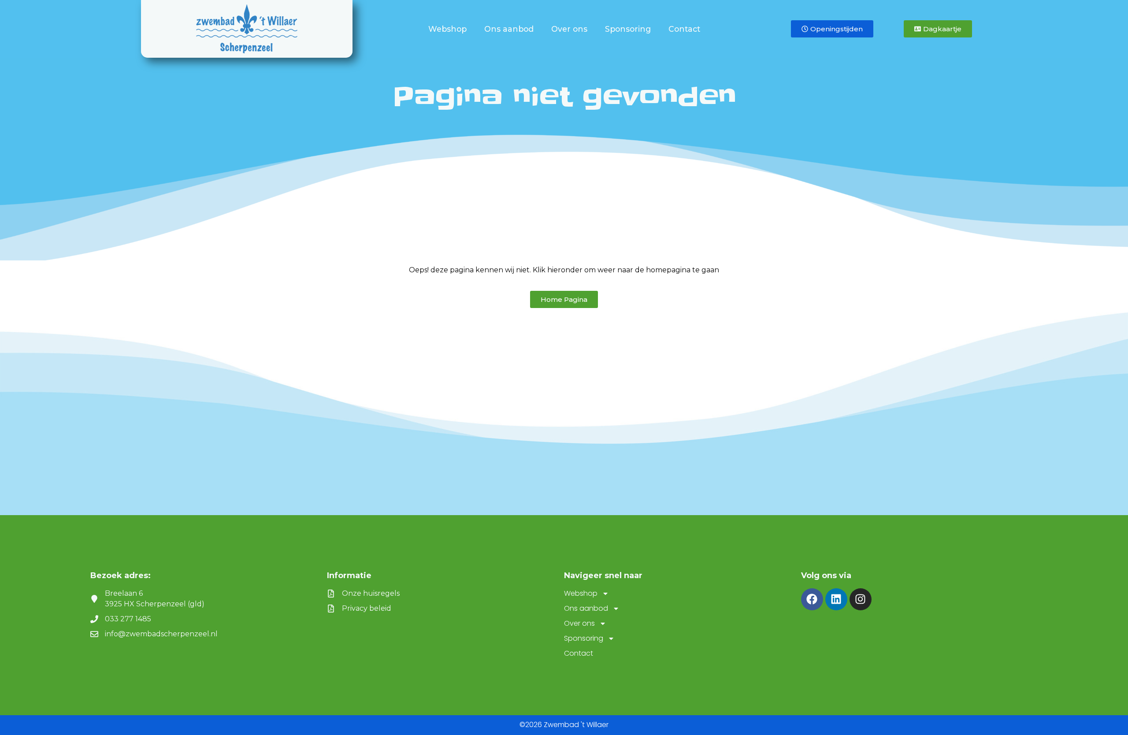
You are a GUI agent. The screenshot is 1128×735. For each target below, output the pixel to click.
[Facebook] (812, 599)
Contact (684, 28)
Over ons (569, 28)
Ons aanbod (509, 28)
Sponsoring (628, 28)
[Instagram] (861, 599)
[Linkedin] (836, 599)
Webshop (447, 28)
